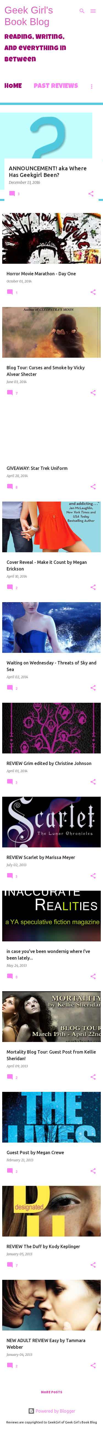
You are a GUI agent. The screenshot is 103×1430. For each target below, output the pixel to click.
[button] (91, 194)
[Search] (82, 11)
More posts (51, 1392)
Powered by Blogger (55, 1411)
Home (13, 86)
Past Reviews (56, 86)
